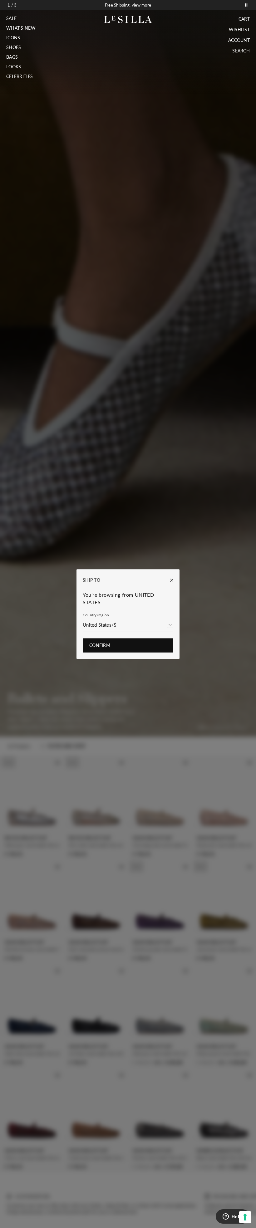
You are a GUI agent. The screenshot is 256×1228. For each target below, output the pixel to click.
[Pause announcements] (246, 4)
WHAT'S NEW (21, 28)
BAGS (12, 57)
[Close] (168, 580)
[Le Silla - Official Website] (128, 19)
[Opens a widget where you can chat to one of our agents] (232, 1217)
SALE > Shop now (128, 4)
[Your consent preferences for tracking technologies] (245, 1217)
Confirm (99, 645)
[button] (21, 18)
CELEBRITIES (19, 76)
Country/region (96, 615)
